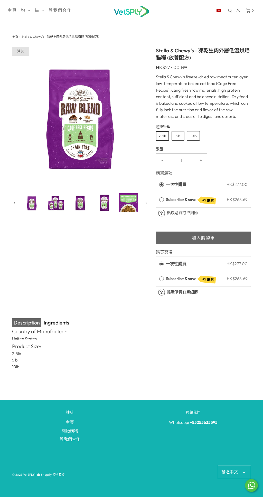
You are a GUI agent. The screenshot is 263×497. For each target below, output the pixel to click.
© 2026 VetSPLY (23, 474)
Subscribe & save (190, 200)
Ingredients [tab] (56, 322)
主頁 (12, 10)
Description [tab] (27, 322)
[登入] (238, 10)
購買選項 (164, 172)
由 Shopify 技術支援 (51, 474)
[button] (14, 202)
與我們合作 (60, 10)
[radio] (161, 184)
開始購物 (70, 430)
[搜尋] (230, 10)
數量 (159, 149)
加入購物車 (203, 237)
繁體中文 (230, 471)
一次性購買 (176, 184)
